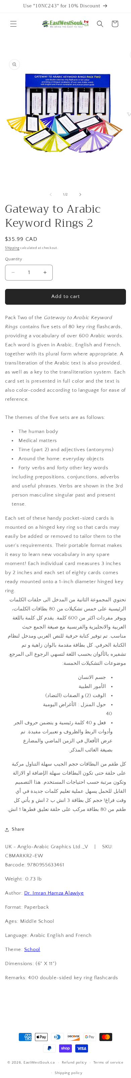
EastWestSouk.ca (39, 1063)
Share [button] (18, 829)
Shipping (12, 248)
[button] (13, 23)
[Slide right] (80, 194)
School (32, 949)
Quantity (13, 259)
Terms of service (108, 1063)
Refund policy (74, 1063)
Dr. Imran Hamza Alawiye (54, 893)
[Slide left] (50, 194)
